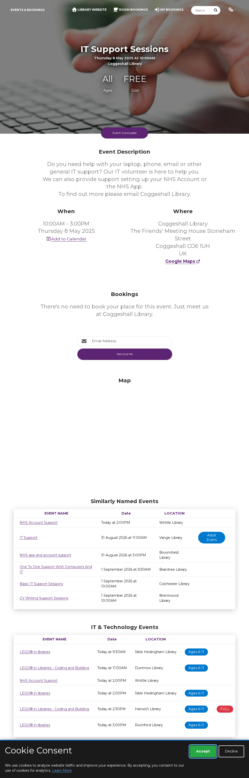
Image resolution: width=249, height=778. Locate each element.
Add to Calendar (69, 238)
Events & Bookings (27, 10)
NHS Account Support (39, 522)
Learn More (62, 770)
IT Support (28, 537)
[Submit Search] (216, 10)
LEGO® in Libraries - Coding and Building (54, 668)
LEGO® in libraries (35, 652)
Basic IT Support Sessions (41, 584)
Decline (231, 751)
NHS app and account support (45, 555)
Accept (203, 751)
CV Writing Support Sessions (44, 598)
